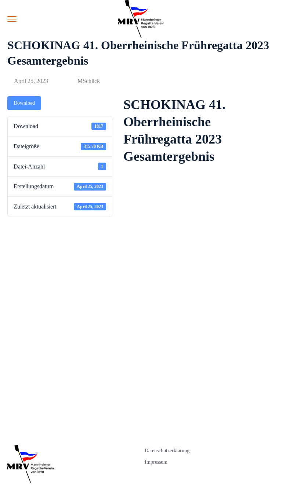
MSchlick (88, 81)
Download (24, 103)
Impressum (156, 462)
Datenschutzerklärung (167, 450)
